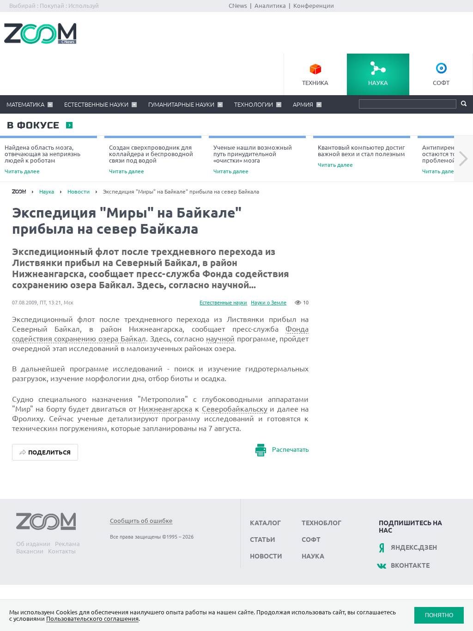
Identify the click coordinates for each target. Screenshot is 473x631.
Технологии (253, 104)
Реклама (67, 543)
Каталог (265, 523)
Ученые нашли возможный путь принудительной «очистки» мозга (252, 159)
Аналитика (270, 5)
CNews (238, 5)
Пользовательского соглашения (92, 618)
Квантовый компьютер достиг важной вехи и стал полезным (361, 156)
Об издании (33, 543)
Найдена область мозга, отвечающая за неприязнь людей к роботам (42, 159)
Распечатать (290, 449)
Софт (441, 82)
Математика (25, 104)
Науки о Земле (268, 302)
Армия (303, 104)
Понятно (439, 615)
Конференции (313, 5)
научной (220, 338)
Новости (78, 191)
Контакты (62, 551)
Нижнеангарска (165, 409)
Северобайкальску (234, 409)
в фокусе (33, 125)
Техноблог (321, 523)
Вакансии (29, 551)
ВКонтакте (410, 565)
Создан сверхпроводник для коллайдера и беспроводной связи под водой (151, 159)
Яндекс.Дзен (414, 547)
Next (463, 159)
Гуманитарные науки (181, 104)
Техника (315, 82)
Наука (378, 82)
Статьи (262, 539)
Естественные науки (96, 104)
